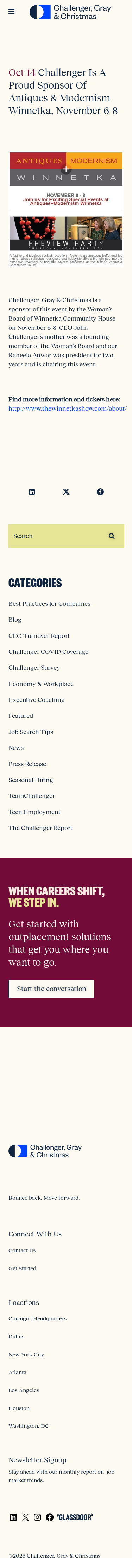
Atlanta (17, 1372)
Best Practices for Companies (49, 603)
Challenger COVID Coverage (48, 651)
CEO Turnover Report (39, 635)
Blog (14, 619)
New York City (26, 1354)
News (16, 747)
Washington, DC (28, 1425)
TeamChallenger (31, 795)
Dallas (16, 1336)
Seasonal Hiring (30, 779)
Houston (19, 1408)
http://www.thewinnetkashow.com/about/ (67, 408)
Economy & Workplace (41, 683)
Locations (23, 1302)
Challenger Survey (34, 667)
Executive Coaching (36, 699)
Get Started (22, 1268)
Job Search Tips (30, 731)
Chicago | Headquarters (37, 1318)
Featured (20, 715)
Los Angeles (23, 1390)
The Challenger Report (40, 827)
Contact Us (22, 1250)
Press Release (27, 764)
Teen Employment (34, 812)
